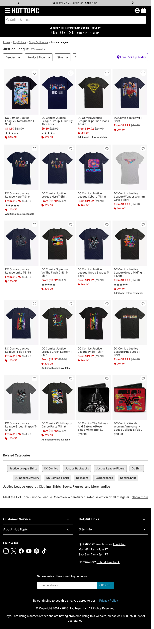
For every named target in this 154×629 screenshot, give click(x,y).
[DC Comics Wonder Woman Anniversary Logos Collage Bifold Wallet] (129, 397)
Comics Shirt (128, 477)
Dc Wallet (82, 477)
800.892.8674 (132, 616)
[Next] (133, 2)
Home (6, 42)
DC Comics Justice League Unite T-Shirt (18, 271)
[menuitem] (143, 10)
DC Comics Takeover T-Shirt (128, 119)
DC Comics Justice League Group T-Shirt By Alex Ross (57, 121)
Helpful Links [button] (89, 519)
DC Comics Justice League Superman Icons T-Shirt (93, 121)
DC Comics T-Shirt (57, 477)
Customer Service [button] (17, 519)
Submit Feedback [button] (108, 562)
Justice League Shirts (23, 468)
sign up (105, 585)
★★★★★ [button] (12, 133)
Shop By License (38, 42)
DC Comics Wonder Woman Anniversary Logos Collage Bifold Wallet (127, 426)
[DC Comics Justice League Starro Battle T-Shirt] (21, 92)
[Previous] (18, 2)
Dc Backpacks (104, 477)
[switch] (131, 57)
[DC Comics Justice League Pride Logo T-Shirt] (129, 322)
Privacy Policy (108, 600)
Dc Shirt (137, 468)
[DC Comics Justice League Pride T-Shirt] (21, 322)
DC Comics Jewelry (27, 477)
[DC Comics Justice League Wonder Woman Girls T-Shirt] (129, 167)
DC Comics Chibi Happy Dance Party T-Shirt (57, 425)
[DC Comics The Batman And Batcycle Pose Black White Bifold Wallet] (93, 397)
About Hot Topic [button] (15, 529)
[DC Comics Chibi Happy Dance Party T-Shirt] (57, 397)
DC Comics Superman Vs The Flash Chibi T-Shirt (55, 272)
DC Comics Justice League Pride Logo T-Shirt (127, 351)
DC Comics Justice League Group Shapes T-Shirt (93, 272)
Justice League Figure (110, 468)
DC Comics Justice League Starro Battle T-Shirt (20, 121)
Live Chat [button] (119, 544)
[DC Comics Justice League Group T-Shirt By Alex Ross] (57, 92)
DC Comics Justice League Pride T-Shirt (18, 350)
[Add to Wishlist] (34, 73)
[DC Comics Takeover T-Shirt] (129, 92)
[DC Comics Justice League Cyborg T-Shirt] (93, 167)
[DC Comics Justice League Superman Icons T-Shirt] (93, 92)
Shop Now (91, 2)
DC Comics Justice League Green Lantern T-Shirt (57, 351)
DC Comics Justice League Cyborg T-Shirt (92, 195)
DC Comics (51, 468)
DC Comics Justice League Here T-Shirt (17, 195)
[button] (7, 10)
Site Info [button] (85, 529)
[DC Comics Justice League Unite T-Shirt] (21, 243)
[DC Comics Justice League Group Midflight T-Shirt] (129, 243)
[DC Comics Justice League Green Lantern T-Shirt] (57, 322)
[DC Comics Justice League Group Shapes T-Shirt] (93, 243)
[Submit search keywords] (8, 19)
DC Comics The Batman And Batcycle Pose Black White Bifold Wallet (93, 426)
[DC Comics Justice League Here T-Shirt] (21, 167)
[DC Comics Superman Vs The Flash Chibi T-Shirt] (57, 243)
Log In (96, 33)
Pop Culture (19, 42)
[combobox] (75, 20)
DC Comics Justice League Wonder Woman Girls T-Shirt (129, 196)
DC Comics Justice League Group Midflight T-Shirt (129, 272)
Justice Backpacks (77, 468)
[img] (6, 551)
